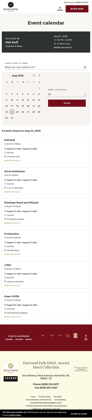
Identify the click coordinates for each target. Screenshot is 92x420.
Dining (28, 339)
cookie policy (15, 415)
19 (23, 106)
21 (34, 106)
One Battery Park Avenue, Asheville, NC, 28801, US (46, 377)
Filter (67, 103)
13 (28, 100)
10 (12, 100)
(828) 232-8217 (82, 2)
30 (6, 118)
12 (23, 100)
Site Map (57, 396)
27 (28, 112)
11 (17, 100)
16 (7, 106)
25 (17, 112)
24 (12, 112)
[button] (77, 8)
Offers (19, 339)
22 (39, 106)
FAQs (33, 396)
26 (23, 112)
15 (39, 100)
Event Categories (57, 90)
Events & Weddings (18, 336)
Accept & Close (79, 414)
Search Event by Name (16, 63)
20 (28, 106)
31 (12, 118)
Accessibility (60, 400)
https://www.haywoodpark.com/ (45, 403)
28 (33, 112)
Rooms (9, 339)
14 (33, 100)
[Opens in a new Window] (81, 368)
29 (39, 112)
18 (17, 106)
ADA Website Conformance (39, 400)
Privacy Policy (44, 396)
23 (7, 112)
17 (12, 106)
